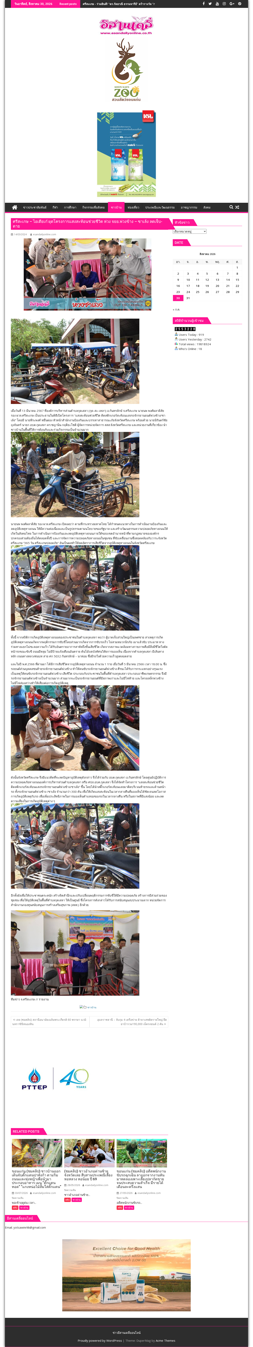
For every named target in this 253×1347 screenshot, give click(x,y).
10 (188, 280)
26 (207, 292)
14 (228, 280)
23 (178, 292)
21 (228, 286)
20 (217, 286)
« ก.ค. (176, 309)
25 (197, 292)
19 (207, 286)
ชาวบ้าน (91, 1007)
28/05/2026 (73, 1185)
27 (217, 292)
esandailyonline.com (44, 234)
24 (188, 292)
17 (188, 286)
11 (197, 280)
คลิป (15, 1207)
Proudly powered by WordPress (100, 1340)
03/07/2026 (21, 1193)
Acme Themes (165, 1340)
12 (207, 280)
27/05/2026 (125, 1193)
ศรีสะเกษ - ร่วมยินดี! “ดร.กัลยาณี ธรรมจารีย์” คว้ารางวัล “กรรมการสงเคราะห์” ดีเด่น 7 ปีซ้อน (139, 4)
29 (237, 292)
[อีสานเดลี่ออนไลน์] (14, 207)
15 (237, 280)
